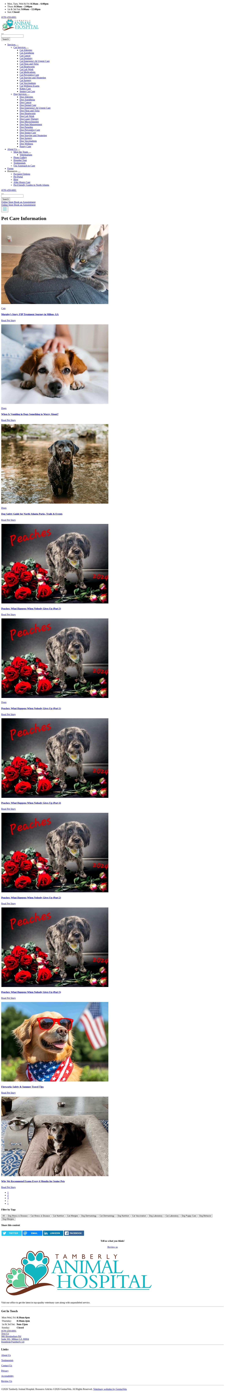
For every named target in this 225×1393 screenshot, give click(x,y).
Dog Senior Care (28, 132)
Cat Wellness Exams (29, 86)
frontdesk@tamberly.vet (12, 1342)
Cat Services (19, 47)
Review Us (6, 1381)
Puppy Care (25, 146)
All (3, 1216)
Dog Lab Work (27, 116)
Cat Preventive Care (29, 75)
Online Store (7, 202)
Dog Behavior (205, 1216)
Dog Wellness (26, 143)
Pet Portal (18, 176)
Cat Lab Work (26, 69)
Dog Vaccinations (28, 141)
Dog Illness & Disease (18, 1216)
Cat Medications (27, 72)
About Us (12, 149)
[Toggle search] (2, 193)
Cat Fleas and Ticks (29, 64)
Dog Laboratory (156, 1216)
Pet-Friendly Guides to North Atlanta (31, 185)
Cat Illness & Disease (40, 1216)
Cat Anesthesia (27, 53)
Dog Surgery (26, 138)
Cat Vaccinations (28, 83)
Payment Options (21, 174)
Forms (10, 168)
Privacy (5, 1370)
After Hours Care (21, 182)
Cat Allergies (26, 50)
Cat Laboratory (172, 1216)
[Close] (2, 33)
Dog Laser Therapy (29, 119)
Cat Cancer (25, 55)
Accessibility (7, 1376)
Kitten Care (25, 88)
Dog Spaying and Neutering (33, 135)
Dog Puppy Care (189, 1216)
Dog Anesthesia (27, 99)
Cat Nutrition (58, 1216)
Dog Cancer (25, 102)
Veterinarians (26, 154)
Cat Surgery (25, 80)
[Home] (20, 30)
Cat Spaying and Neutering (33, 77)
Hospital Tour (20, 160)
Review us (112, 1247)
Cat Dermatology (107, 1216)
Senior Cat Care (27, 91)
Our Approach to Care (24, 165)
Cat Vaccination (139, 1216)
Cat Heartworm (27, 66)
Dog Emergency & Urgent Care (35, 108)
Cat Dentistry (26, 58)
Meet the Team (20, 152)
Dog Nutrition (123, 1216)
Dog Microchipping (29, 121)
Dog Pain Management (31, 124)
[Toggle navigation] (4, 209)
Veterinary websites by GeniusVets (110, 1389)
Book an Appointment (25, 202)
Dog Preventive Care (30, 130)
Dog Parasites (26, 127)
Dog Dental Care (28, 105)
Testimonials (19, 163)
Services (11, 44)
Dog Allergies (26, 97)
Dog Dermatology (89, 1216)
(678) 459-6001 (8, 17)
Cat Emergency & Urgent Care (35, 61)
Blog (15, 179)
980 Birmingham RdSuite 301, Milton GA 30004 (15, 1337)
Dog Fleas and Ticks (29, 110)
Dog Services (20, 94)
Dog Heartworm (28, 113)
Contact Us (6, 1365)
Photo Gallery (20, 157)
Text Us (5, 1333)
